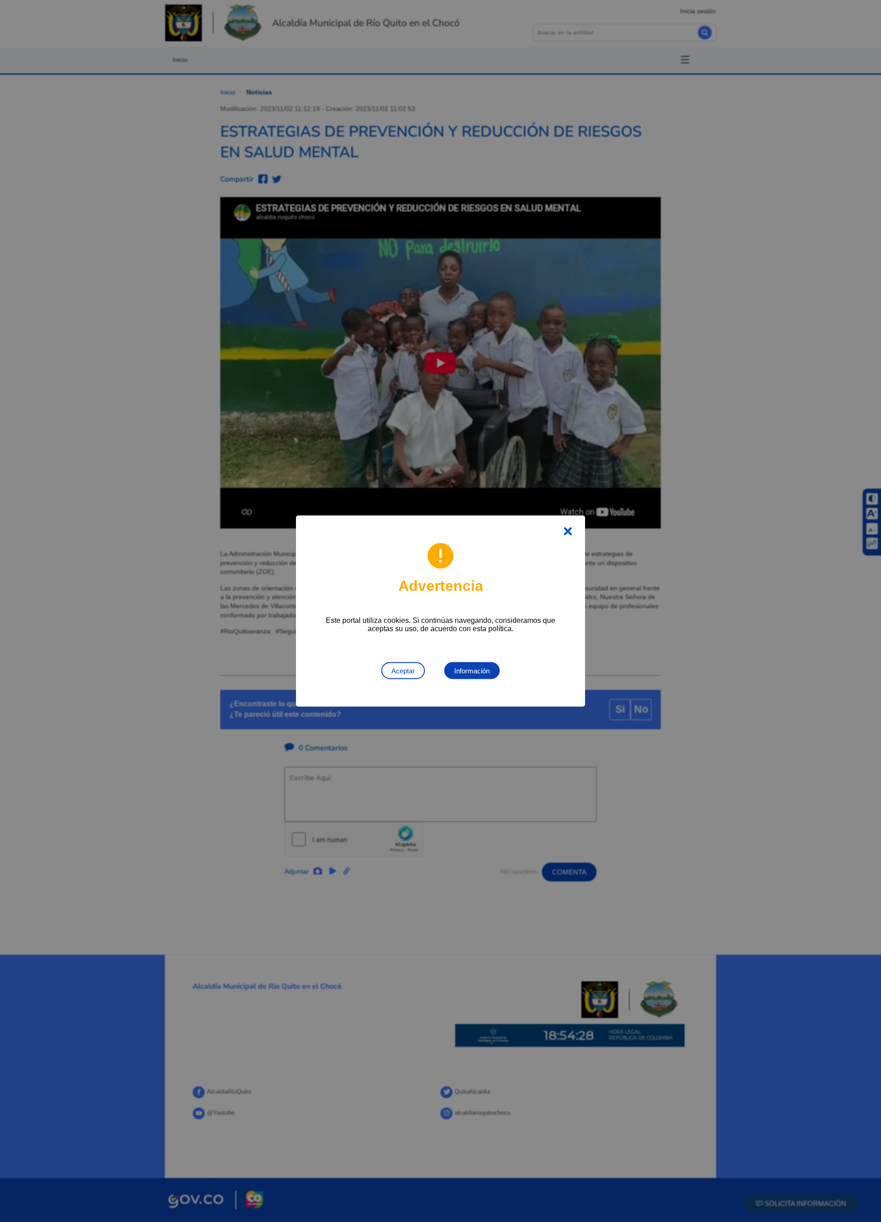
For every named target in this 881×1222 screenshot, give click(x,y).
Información (472, 671)
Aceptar (403, 671)
